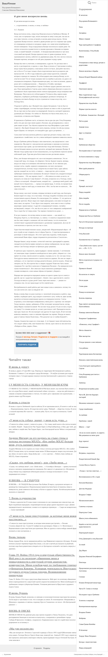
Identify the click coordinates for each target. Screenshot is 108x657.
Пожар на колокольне (86, 292)
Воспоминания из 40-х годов (89, 477)
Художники (7, 654)
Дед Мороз (83, 550)
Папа (81, 27)
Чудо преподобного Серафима (90, 45)
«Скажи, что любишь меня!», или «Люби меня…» (38, 462)
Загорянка (82, 33)
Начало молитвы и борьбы (88, 71)
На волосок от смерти (87, 274)
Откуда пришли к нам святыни (90, 342)
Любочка (82, 383)
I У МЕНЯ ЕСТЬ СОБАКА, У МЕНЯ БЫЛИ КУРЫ (38, 384)
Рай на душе (83, 121)
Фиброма (82, 618)
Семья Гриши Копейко (87, 624)
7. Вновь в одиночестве (22, 498)
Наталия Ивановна (86, 483)
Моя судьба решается (86, 168)
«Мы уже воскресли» (21, 628)
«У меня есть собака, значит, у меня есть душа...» (38, 420)
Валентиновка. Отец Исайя (89, 51)
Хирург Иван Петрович (87, 636)
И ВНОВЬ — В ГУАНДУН (24, 480)
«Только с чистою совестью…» (90, 471)
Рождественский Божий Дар (89, 459)
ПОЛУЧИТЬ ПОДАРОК (27, 345)
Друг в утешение (85, 133)
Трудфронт (83, 83)
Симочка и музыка (85, 506)
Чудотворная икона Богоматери (90, 354)
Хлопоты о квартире (86, 600)
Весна (81, 139)
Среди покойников (86, 409)
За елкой (82, 544)
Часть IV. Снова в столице (88, 588)
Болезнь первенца (85, 298)
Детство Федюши (85, 488)
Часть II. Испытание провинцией (91, 222)
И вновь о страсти (19, 402)
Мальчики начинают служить (89, 403)
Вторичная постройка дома (89, 389)
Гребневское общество (87, 145)
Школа (81, 56)
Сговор (81, 180)
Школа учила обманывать (88, 518)
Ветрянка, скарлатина (87, 453)
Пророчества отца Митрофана (90, 162)
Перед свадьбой (84, 192)
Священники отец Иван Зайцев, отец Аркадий (88, 654)
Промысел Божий (85, 268)
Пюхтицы (82, 562)
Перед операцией (85, 648)
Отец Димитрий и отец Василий (91, 538)
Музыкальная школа (86, 500)
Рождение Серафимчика (88, 318)
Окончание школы (85, 89)
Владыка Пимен (85, 612)
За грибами (83, 415)
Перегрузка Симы (85, 512)
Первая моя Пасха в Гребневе (89, 216)
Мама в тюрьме (84, 39)
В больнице (83, 630)
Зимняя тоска (84, 127)
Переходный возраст (86, 533)
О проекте (38, 648)
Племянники (83, 447)
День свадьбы (84, 198)
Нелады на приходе (86, 228)
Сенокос (82, 577)
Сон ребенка (83, 348)
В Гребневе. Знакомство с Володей (91, 115)
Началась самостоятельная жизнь (91, 360)
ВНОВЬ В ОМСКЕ (19, 610)
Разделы (46, 648)
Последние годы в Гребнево (89, 594)
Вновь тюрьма (17, 537)
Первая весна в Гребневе (88, 210)
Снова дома (83, 286)
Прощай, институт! (86, 186)
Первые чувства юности (88, 109)
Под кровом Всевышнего (88, 21)
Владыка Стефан (85, 494)
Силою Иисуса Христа (87, 465)
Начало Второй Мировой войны (90, 77)
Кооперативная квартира (88, 606)
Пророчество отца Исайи (88, 103)
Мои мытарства (84, 336)
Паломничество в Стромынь (89, 239)
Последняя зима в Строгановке (90, 151)
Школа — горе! (84, 427)
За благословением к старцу (89, 156)
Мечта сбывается (85, 330)
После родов (83, 280)
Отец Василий (84, 234)
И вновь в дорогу (19, 366)
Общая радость (84, 174)
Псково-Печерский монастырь (90, 583)
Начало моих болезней (87, 254)
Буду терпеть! (84, 441)
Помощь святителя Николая (89, 312)
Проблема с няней (85, 421)
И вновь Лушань (18, 593)
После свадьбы (84, 204)
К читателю (83, 15)
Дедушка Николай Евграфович (90, 556)
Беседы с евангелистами (88, 642)
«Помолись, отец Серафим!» (89, 324)
